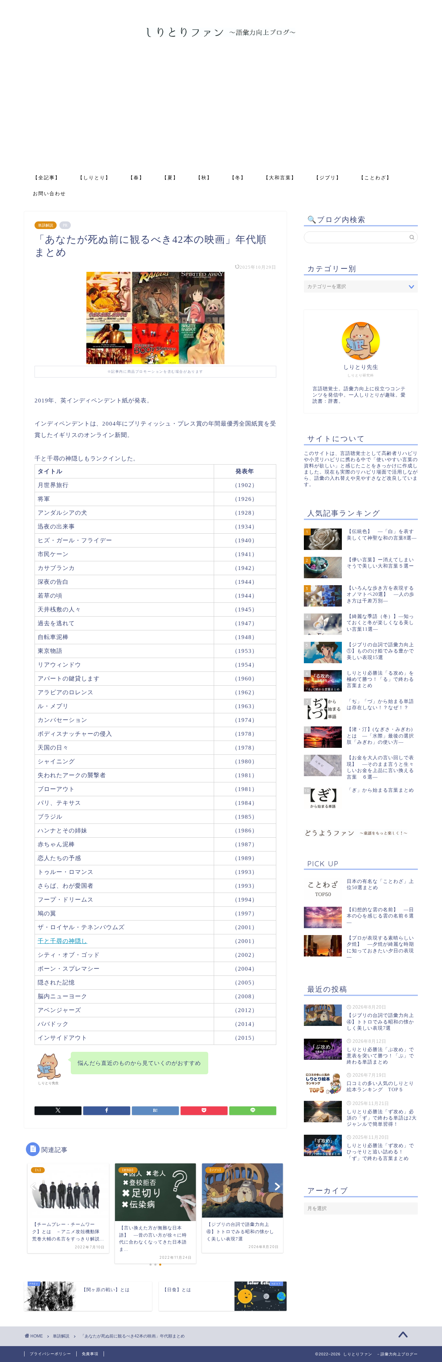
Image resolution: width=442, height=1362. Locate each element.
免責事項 (90, 1354)
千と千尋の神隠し (62, 941)
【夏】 (170, 177)
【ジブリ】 (328, 177)
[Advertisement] (221, 117)
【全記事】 (46, 177)
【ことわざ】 (375, 177)
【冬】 (238, 177)
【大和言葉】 (280, 177)
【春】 (136, 177)
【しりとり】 (94, 177)
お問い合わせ (49, 193)
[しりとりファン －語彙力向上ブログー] (221, 36)
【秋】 (204, 177)
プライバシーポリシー (50, 1354)
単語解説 (45, 225)
